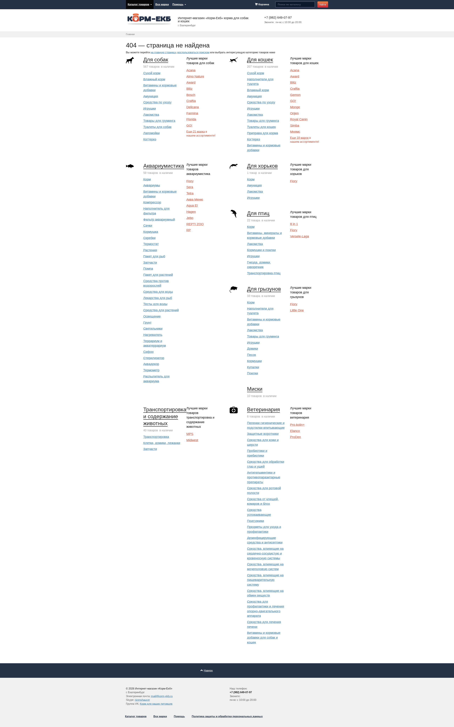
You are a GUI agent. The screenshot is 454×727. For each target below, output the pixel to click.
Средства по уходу (157, 102)
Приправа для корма (262, 133)
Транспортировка (156, 437)
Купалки (253, 367)
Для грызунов (264, 289)
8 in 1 (294, 224)
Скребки (149, 238)
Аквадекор (151, 364)
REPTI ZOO (195, 224)
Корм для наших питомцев (156, 703)
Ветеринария (263, 409)
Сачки (147, 225)
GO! (189, 125)
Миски (254, 389)
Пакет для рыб (154, 256)
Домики (252, 348)
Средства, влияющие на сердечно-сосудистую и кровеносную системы (265, 553)
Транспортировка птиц (263, 273)
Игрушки (149, 108)
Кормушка (150, 232)
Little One (297, 310)
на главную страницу (163, 52)
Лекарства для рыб (157, 298)
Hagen (191, 212)
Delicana (192, 107)
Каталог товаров (138, 4)
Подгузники (255, 521)
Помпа (148, 268)
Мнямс (295, 132)
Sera (189, 187)
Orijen (294, 113)
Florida (191, 119)
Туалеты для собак (157, 127)
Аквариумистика (163, 166)
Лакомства (151, 115)
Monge (295, 107)
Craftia (191, 101)
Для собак (155, 60)
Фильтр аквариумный (159, 219)
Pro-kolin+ (297, 425)
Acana (190, 70)
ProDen (295, 437)
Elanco (295, 431)
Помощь (177, 4)
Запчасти (150, 262)
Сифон (148, 352)
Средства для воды (158, 292)
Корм (147, 179)
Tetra (189, 193)
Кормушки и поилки (261, 250)
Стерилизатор (153, 358)
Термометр (151, 370)
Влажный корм (154, 79)
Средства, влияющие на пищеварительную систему (265, 579)
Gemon (295, 95)
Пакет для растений (158, 275)
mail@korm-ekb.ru (162, 696)
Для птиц (258, 213)
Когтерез (149, 139)
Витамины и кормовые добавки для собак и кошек (263, 637)
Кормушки (254, 361)
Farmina (192, 113)
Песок (251, 355)
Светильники (152, 328)
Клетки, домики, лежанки (161, 443)
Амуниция (150, 96)
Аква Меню (194, 199)
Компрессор (152, 202)
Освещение (152, 316)
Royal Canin (299, 119)
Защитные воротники (263, 434)
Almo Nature (195, 76)
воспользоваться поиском (193, 52)
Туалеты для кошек (261, 127)
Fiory (189, 181)
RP (188, 230)
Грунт (147, 322)
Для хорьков (262, 166)
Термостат (151, 244)
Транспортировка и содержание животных (164, 416)
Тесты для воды (155, 304)
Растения (150, 250)
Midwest (192, 440)
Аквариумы (151, 185)
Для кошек (260, 60)
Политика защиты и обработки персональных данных (227, 716)
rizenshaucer (142, 699)
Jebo (189, 218)
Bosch (190, 95)
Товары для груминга (159, 121)
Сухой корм (151, 73)
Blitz (189, 88)
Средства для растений (161, 310)
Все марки (162, 4)
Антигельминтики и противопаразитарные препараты (263, 477)
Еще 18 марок (299, 137)
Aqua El (192, 205)
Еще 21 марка (195, 131)
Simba (294, 125)
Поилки (252, 373)
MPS (189, 434)
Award (190, 82)
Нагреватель (152, 335)
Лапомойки (151, 133)
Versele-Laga (299, 236)
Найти (323, 4)
